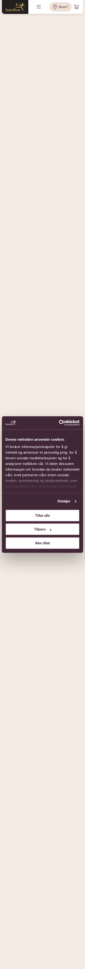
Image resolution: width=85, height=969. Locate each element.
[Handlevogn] (76, 7)
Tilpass (40, 529)
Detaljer (64, 501)
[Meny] (39, 7)
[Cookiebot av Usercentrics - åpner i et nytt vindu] (60, 423)
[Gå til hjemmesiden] (15, 7)
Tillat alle (42, 515)
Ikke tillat (42, 543)
